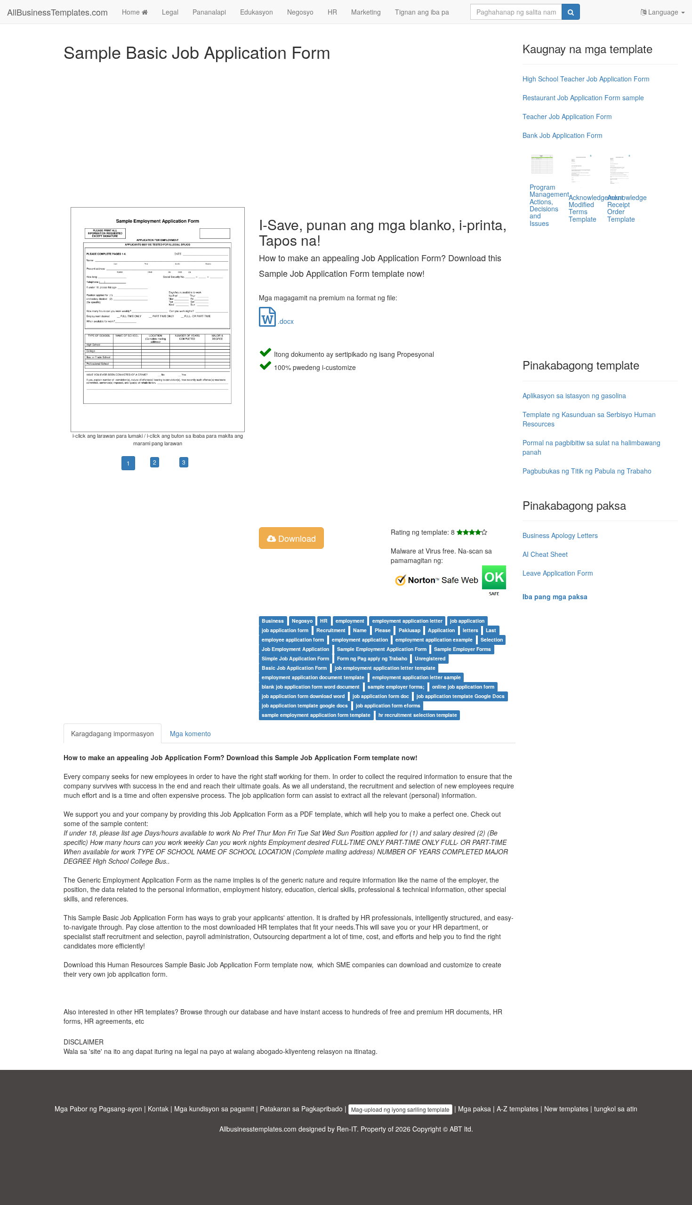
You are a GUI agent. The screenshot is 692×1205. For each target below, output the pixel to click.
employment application (360, 639)
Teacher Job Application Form (567, 116)
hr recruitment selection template (417, 714)
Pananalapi (209, 11)
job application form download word (303, 695)
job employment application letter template (385, 667)
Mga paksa (474, 1108)
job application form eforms (388, 705)
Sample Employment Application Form (381, 648)
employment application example (434, 639)
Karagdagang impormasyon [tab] (112, 733)
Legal (170, 11)
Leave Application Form (558, 573)
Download (296, 538)
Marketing (366, 11)
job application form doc (381, 695)
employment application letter (407, 620)
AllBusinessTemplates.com (57, 12)
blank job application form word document (311, 686)
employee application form (293, 639)
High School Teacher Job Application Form (586, 78)
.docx (285, 321)
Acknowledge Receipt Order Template (627, 208)
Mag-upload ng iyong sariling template (400, 1109)
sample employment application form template (316, 714)
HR (332, 11)
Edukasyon (256, 11)
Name (360, 630)
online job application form (463, 686)
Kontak (158, 1108)
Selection (492, 639)
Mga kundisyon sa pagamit (214, 1108)
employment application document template (313, 677)
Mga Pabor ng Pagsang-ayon (98, 1108)
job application (467, 620)
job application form (285, 630)
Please (383, 630)
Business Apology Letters (560, 535)
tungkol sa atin (615, 1108)
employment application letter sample (416, 677)
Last (491, 630)
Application (441, 630)
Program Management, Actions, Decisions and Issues (550, 205)
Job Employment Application (295, 648)
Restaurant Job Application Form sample (583, 97)
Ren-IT (347, 1128)
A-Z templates (518, 1108)
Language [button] (663, 11)
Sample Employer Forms (462, 648)
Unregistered (430, 658)
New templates (566, 1108)
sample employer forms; (396, 686)
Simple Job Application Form (295, 658)
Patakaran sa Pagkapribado (301, 1108)
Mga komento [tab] (190, 733)
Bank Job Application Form (563, 135)
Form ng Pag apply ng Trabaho (372, 658)
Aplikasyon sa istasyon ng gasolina (574, 395)
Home (132, 11)
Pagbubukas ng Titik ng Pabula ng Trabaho (587, 470)
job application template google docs (305, 705)
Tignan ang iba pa (422, 11)
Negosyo (300, 11)
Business (273, 620)
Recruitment (331, 630)
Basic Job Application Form (294, 667)
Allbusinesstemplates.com (258, 1128)
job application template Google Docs (461, 695)
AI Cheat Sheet (545, 554)
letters (470, 630)
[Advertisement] (289, 132)
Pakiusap (409, 630)
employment (350, 620)
